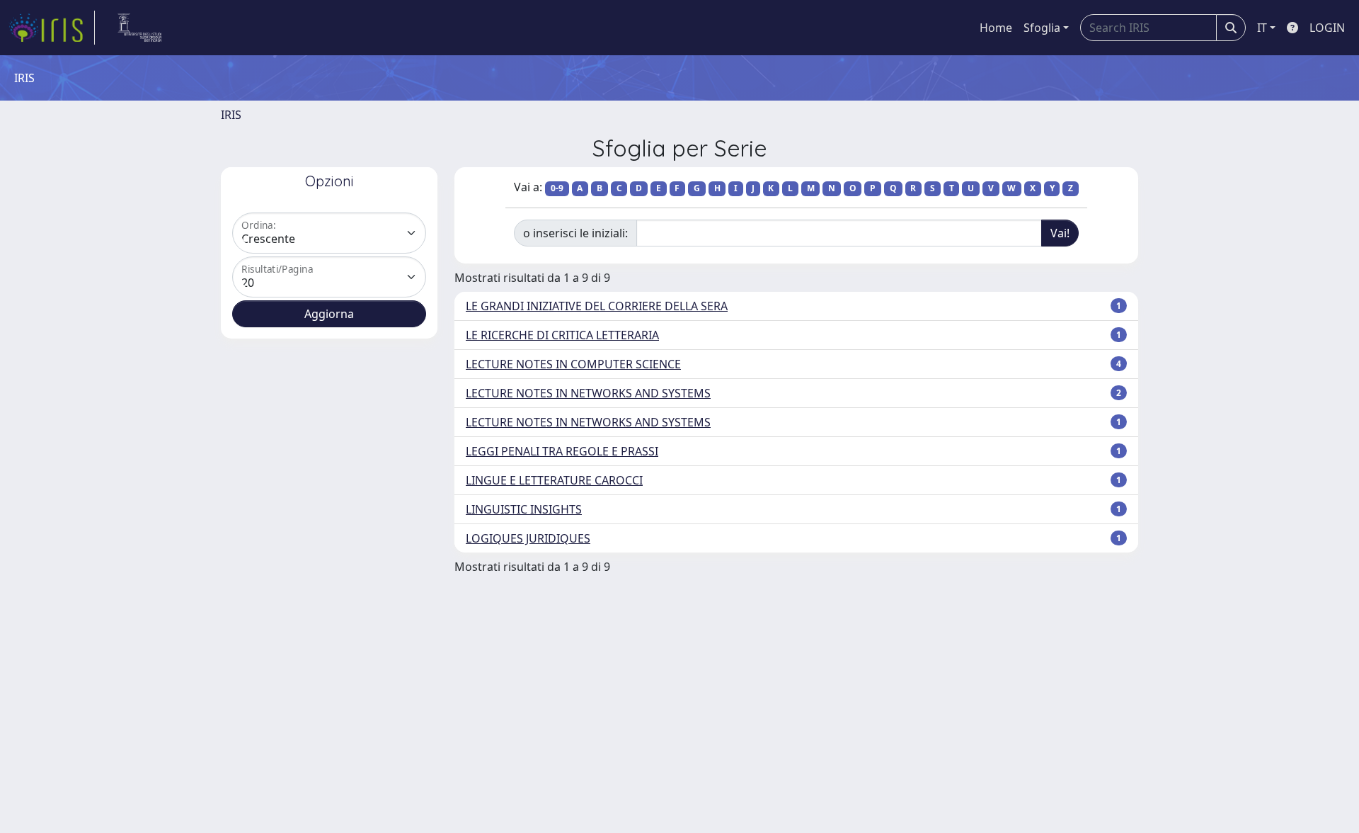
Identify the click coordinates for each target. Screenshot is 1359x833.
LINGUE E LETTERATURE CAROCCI (554, 480)
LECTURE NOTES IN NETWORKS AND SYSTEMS (588, 393)
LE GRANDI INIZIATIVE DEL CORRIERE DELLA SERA (597, 306)
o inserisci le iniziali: (575, 233)
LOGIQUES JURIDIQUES (528, 538)
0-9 (557, 188)
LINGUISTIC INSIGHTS (524, 509)
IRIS (231, 115)
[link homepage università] (139, 28)
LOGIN (1327, 27)
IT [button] (1262, 27)
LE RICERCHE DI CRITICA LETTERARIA (562, 335)
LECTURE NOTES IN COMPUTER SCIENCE (573, 364)
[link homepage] (51, 28)
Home (996, 27)
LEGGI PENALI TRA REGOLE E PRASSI (562, 451)
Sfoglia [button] (1041, 27)
